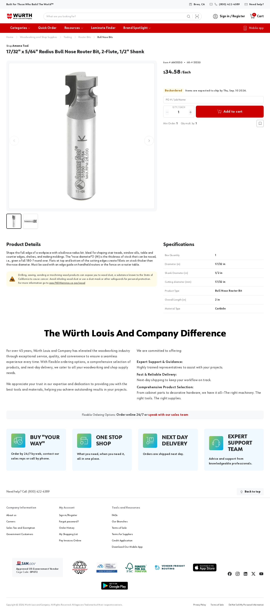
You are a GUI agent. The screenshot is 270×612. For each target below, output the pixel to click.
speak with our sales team (168, 415)
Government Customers (19, 534)
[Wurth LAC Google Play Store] (114, 586)
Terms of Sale (119, 528)
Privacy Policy (199, 605)
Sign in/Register (68, 515)
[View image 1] (82, 136)
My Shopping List (68, 534)
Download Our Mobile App (127, 547)
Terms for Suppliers (122, 534)
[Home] (19, 16)
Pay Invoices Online (70, 540)
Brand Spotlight (135, 28)
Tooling (68, 37)
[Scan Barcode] (197, 16)
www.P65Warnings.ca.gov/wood (67, 283)
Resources (72, 28)
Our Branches (119, 521)
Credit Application (122, 540)
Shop (17, 46)
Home (9, 37)
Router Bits (84, 37)
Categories (18, 28)
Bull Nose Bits (105, 37)
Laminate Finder (103, 28)
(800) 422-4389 (39, 491)
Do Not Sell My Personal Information (246, 605)
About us (11, 515)
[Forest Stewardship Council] (136, 567)
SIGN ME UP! (252, 532)
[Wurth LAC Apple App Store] (205, 567)
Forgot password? (69, 521)
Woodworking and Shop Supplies (38, 37)
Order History (67, 528)
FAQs (115, 515)
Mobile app (256, 28)
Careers (10, 521)
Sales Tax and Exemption (20, 528)
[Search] (188, 16)
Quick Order (47, 28)
